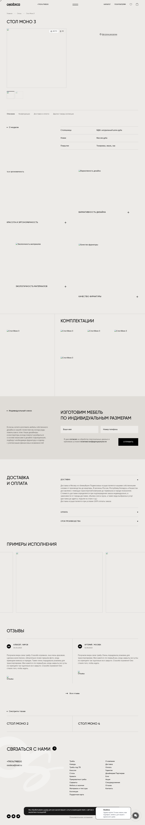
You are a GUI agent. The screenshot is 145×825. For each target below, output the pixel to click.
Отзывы (108, 785)
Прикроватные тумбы (78, 779)
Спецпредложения (112, 782)
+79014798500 (42, 4)
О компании (110, 761)
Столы (72, 773)
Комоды (73, 764)
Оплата (108, 767)
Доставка (109, 764)
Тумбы (72, 761)
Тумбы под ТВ (75, 767)
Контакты (109, 788)
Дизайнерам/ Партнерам (114, 773)
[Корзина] (137, 4)
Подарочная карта (77, 794)
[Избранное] (131, 4)
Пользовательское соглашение (81, 817)
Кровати (73, 776)
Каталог (107, 4)
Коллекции (74, 791)
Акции (107, 779)
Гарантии (108, 770)
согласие (73, 439)
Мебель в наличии (77, 785)
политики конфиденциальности (93, 442)
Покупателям (120, 4)
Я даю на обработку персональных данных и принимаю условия (87, 440)
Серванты (73, 782)
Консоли (73, 770)
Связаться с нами (28, 749)
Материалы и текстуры (79, 788)
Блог (107, 776)
